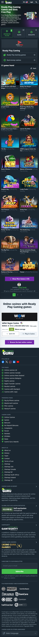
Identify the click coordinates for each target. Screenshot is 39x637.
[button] (33, 326)
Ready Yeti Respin (28, 87)
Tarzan (28, 272)
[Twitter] (6, 362)
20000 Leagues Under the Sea (28, 150)
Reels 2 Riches (9, 170)
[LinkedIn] (14, 362)
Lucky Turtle (28, 190)
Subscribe (19, 571)
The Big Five (9, 251)
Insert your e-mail (8, 564)
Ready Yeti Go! (10, 230)
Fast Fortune (9, 210)
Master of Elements (29, 170)
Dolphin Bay (9, 190)
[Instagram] (10, 362)
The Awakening (27, 230)
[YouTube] (18, 362)
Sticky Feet (27, 210)
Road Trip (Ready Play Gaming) (27, 108)
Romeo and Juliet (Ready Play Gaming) (28, 251)
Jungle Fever (9, 107)
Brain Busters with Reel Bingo (9, 87)
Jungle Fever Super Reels (9, 129)
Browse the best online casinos (21, 342)
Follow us (5, 359)
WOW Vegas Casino (11, 323)
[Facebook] (3, 362)
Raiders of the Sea (9, 273)
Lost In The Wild (28, 129)
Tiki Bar (7, 150)
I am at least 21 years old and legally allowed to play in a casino (20, 577)
